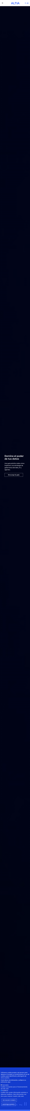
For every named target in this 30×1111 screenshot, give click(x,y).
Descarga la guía (13, 475)
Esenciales (5, 1085)
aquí (9, 1082)
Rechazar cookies (9, 1100)
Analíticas (5, 1090)
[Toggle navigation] (2, 3)
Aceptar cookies (9, 1104)
